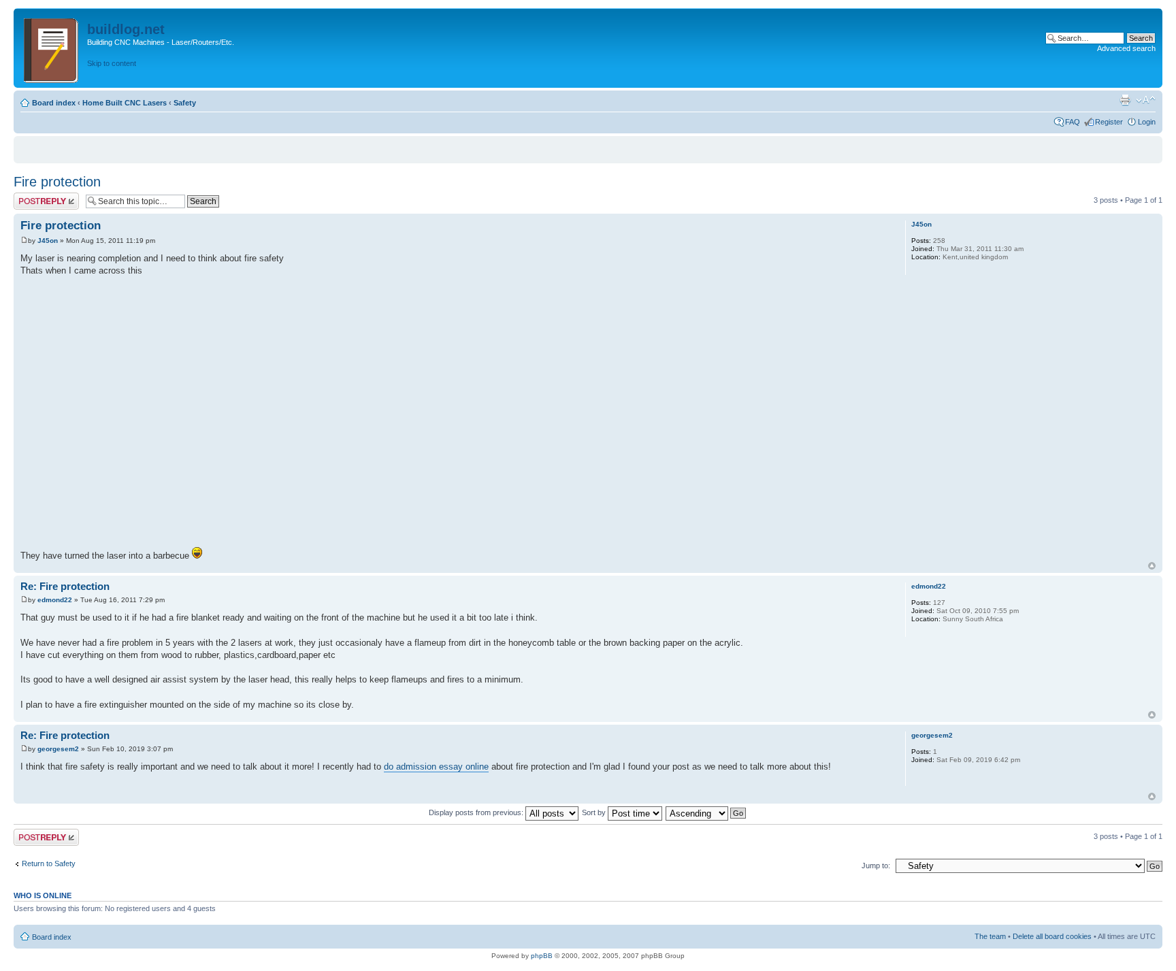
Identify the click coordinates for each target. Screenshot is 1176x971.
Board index (54, 103)
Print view (1124, 100)
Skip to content (111, 63)
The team (990, 936)
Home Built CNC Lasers (124, 103)
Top (1152, 566)
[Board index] (52, 48)
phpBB (542, 955)
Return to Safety (49, 863)
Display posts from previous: (477, 812)
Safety (185, 103)
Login (1147, 122)
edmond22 (54, 600)
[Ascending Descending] (706, 812)
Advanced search (1126, 48)
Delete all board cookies (1052, 936)
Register (1109, 122)
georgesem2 (58, 749)
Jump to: (876, 865)
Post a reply (33, 197)
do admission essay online (436, 766)
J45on (47, 240)
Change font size (1146, 100)
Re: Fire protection (65, 586)
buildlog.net (126, 29)
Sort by (595, 812)
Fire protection (57, 181)
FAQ (1072, 122)
